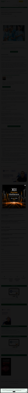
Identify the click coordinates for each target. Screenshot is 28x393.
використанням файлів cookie (17, 390)
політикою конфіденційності (9, 390)
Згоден (14, 391)
